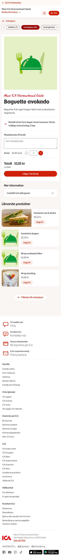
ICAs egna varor (9, 448)
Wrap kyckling (28, 273)
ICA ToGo (6, 405)
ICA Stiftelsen (8, 492)
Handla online (8, 369)
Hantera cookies (9, 524)
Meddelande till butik (15, 134)
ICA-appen (7, 397)
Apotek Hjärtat (8, 381)
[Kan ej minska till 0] (26, 153)
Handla (6, 364)
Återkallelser (7, 512)
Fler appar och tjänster (12, 409)
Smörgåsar (10, 21)
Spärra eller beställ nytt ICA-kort (16, 516)
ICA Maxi (6, 468)
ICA (4, 444)
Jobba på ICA (8, 480)
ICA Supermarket (9, 460)
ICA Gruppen (7, 452)
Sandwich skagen (30, 233)
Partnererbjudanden (11, 433)
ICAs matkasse (8, 373)
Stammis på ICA (10, 416)
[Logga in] (44, 13)
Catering (6, 377)
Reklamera (7, 508)
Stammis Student (9, 425)
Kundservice (8, 503)
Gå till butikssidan (13, 3)
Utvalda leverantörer (11, 472)
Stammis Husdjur (9, 429)
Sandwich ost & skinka (45, 213)
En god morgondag (10, 496)
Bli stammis (7, 421)
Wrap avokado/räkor (31, 253)
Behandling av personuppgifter (16, 520)
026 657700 (19, 540)
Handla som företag (11, 385)
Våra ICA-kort (8, 437)
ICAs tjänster (8, 392)
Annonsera (7, 476)
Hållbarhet (7, 487)
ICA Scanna (7, 401)
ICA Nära (6, 456)
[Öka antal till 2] (40, 153)
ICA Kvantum (8, 464)
